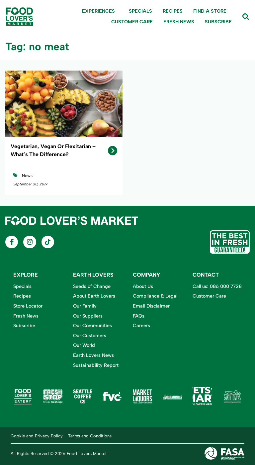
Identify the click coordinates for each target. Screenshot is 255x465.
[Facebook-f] (11, 242)
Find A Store (209, 11)
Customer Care (132, 22)
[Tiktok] (48, 242)
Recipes (173, 11)
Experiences (98, 11)
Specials (140, 11)
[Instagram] (29, 242)
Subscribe (218, 22)
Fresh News (178, 22)
